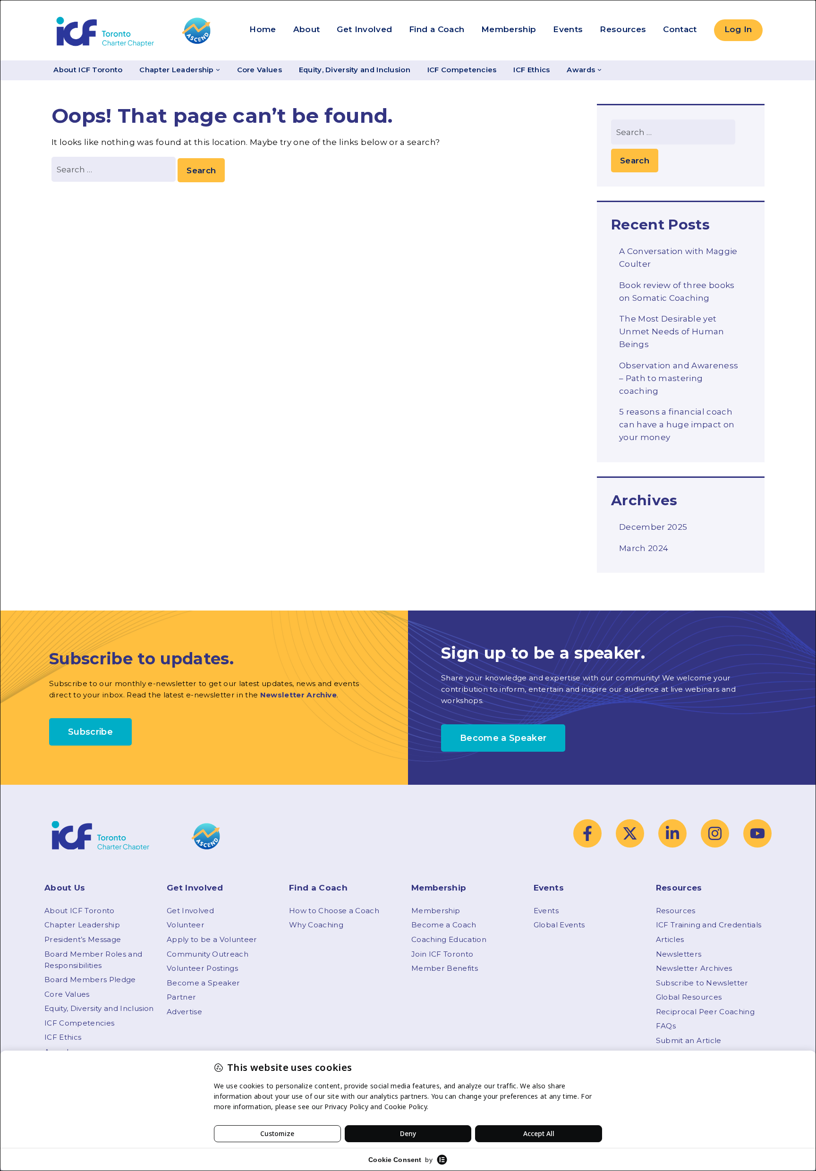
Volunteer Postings (202, 968)
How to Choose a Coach (334, 910)
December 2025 (653, 527)
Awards (581, 70)
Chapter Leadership (176, 70)
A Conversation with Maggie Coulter (678, 257)
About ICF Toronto (87, 70)
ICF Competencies (462, 70)
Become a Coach (443, 924)
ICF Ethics (531, 70)
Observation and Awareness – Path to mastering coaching (679, 378)
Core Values (259, 70)
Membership (508, 29)
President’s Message (82, 939)
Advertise (184, 1011)
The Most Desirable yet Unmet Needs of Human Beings (671, 331)
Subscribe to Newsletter (702, 982)
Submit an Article (689, 1040)
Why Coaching (316, 924)
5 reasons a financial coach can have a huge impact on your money (677, 424)
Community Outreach (207, 954)
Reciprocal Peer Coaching (705, 1011)
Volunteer (185, 924)
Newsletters (679, 954)
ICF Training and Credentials (709, 924)
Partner (181, 997)
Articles (670, 939)
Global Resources (689, 997)
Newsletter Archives (694, 968)
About (306, 29)
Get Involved (364, 29)
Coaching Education (448, 939)
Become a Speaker (203, 982)
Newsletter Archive (298, 694)
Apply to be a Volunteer (212, 939)
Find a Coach (436, 29)
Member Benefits (444, 968)
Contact (680, 29)
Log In (738, 29)
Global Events (559, 924)
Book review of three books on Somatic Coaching (677, 291)
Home (262, 29)
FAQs (666, 1025)
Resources (623, 29)
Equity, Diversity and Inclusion (354, 70)
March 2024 (643, 548)
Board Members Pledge (90, 979)
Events (568, 29)
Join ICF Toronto (442, 954)
